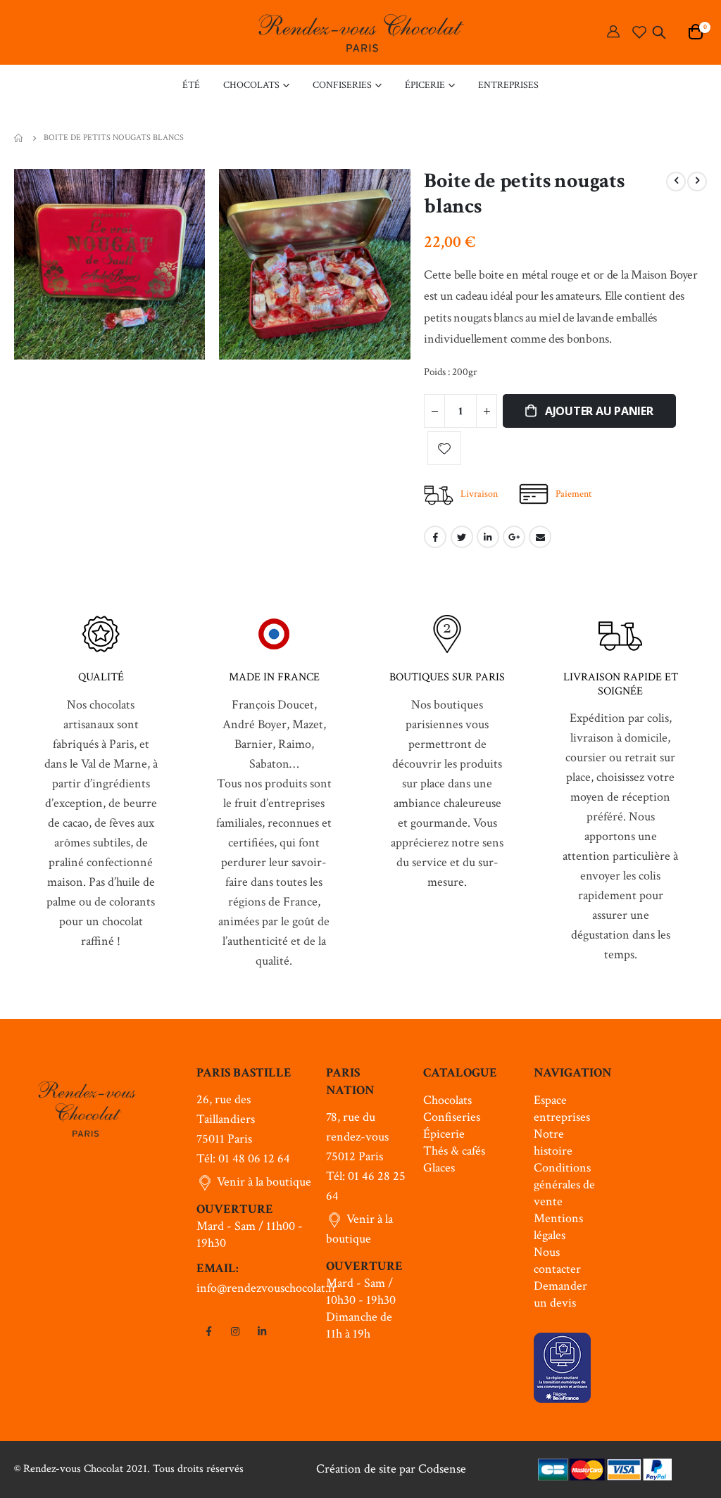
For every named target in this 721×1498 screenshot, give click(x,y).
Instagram (235, 1331)
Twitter (462, 537)
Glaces (439, 1168)
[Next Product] (697, 181)
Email (540, 537)
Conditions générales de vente (564, 1185)
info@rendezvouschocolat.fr (266, 1288)
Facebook (435, 537)
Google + (514, 537)
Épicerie (444, 1134)
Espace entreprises (562, 1108)
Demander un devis (560, 1294)
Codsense (442, 1469)
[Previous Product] (676, 181)
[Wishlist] (639, 32)
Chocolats (447, 1100)
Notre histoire (553, 1142)
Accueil (19, 137)
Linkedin (261, 1331)
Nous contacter (557, 1260)
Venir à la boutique (264, 1182)
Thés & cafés (454, 1151)
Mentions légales (558, 1226)
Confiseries (451, 1117)
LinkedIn (488, 537)
